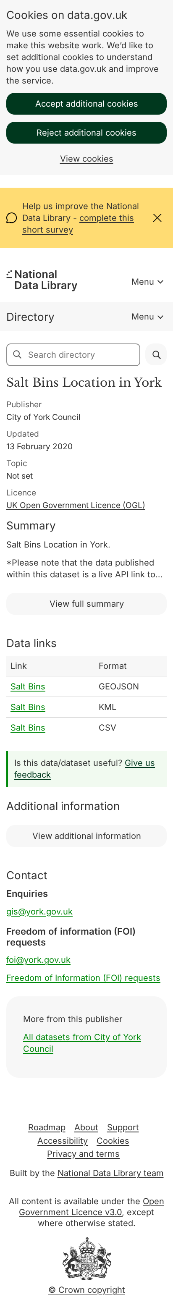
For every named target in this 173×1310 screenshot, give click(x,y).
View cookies (86, 159)
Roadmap (47, 1127)
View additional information (86, 836)
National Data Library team (111, 1173)
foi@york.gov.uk (38, 960)
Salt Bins (27, 686)
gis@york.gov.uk (39, 912)
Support (123, 1127)
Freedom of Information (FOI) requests (83, 978)
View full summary (87, 604)
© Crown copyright (86, 1290)
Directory (30, 316)
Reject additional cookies (86, 133)
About (86, 1127)
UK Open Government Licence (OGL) (75, 505)
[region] (86, 697)
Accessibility (62, 1141)
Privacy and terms (83, 1154)
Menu (142, 282)
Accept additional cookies (86, 104)
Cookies (113, 1141)
